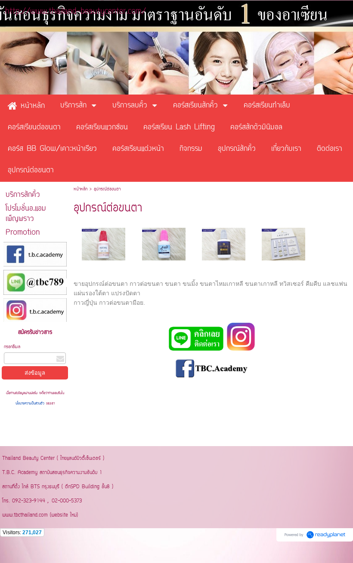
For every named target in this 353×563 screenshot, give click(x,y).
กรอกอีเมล (12, 347)
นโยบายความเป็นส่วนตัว (30, 403)
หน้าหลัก (80, 189)
